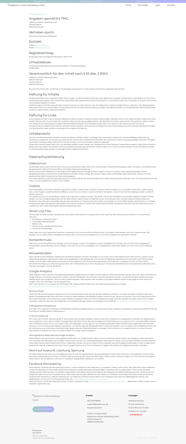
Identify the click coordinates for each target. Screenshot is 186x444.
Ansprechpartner (94, 408)
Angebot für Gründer (137, 411)
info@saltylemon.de (41, 47)
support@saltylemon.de (97, 404)
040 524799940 (41, 45)
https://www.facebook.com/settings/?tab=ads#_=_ (108, 381)
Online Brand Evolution (138, 408)
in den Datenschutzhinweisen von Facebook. (90, 379)
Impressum (153, 438)
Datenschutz (142, 438)
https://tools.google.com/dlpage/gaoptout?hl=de (135, 301)
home (128, 5)
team (157, 5)
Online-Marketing (136, 404)
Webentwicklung (135, 401)
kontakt (171, 5)
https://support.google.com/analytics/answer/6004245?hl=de (52, 286)
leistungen (143, 5)
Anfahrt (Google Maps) (97, 413)
